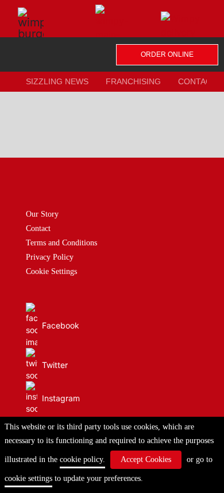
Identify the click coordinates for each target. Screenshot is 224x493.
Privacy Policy (50, 257)
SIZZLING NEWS (57, 81)
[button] (21, 13)
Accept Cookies (146, 459)
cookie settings (28, 478)
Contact (38, 228)
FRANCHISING (133, 81)
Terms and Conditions (61, 242)
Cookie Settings (51, 271)
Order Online (167, 54)
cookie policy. (82, 459)
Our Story (42, 214)
